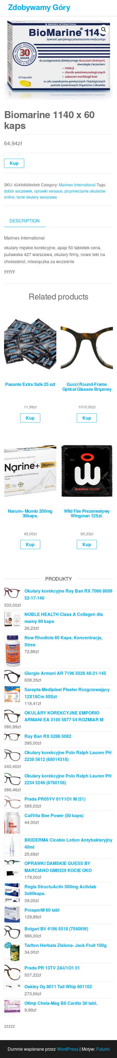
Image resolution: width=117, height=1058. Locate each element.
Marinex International (77, 184)
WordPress (67, 1049)
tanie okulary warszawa (37, 197)
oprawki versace (48, 191)
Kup (14, 163)
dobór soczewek (18, 191)
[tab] (28, 221)
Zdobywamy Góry (39, 6)
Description (25, 221)
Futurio (103, 1049)
